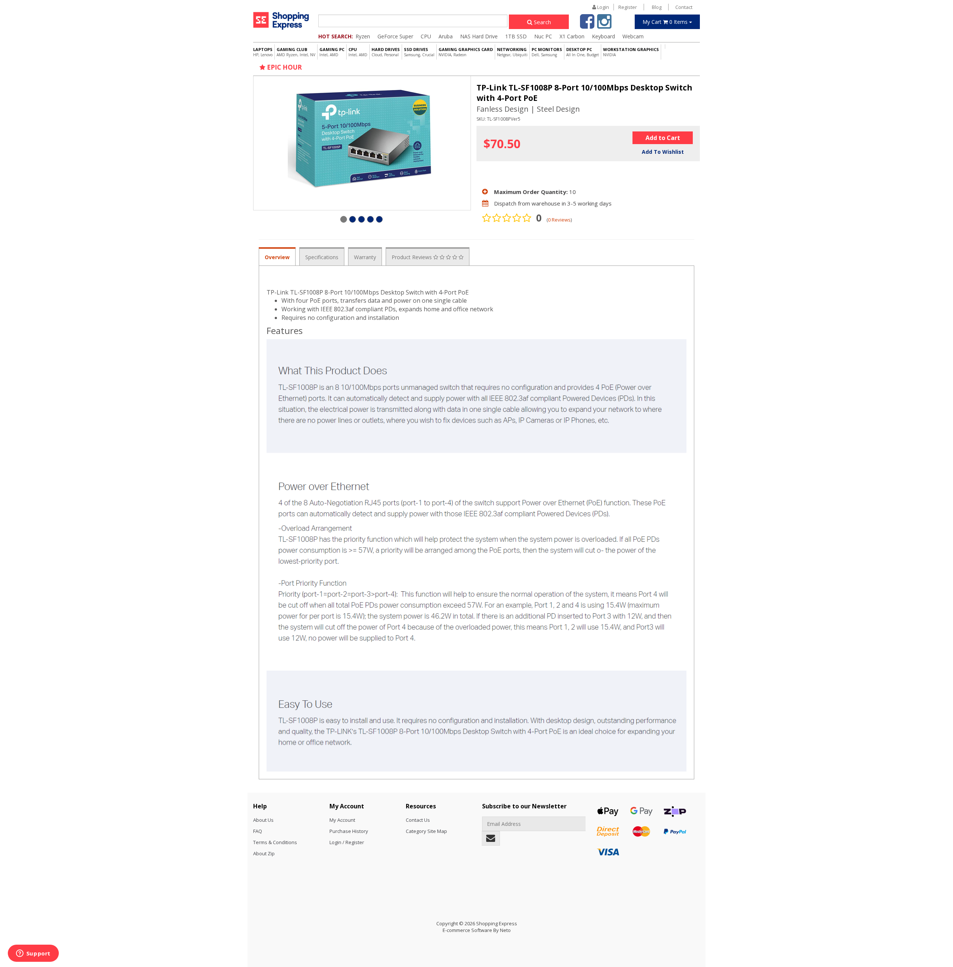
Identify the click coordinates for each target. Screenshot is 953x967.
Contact (683, 7)
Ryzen (363, 36)
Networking (512, 52)
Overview (277, 257)
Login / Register (346, 842)
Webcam (633, 36)
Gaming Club (296, 52)
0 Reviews (559, 219)
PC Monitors (547, 52)
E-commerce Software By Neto (477, 930)
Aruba (446, 36)
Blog (657, 7)
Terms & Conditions (275, 842)
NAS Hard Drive (479, 36)
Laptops (262, 52)
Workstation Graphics (631, 52)
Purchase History (348, 831)
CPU (426, 36)
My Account (342, 820)
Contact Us (418, 820)
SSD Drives (419, 52)
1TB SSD (516, 36)
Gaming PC (331, 52)
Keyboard (603, 36)
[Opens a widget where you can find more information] (33, 954)
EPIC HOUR (283, 67)
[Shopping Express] (281, 20)
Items (666, 21)
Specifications (321, 257)
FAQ (257, 831)
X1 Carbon (572, 36)
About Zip (264, 853)
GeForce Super (395, 36)
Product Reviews (412, 257)
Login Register (616, 7)
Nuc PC (543, 36)
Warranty (365, 257)
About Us (263, 820)
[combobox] (412, 21)
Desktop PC (582, 52)
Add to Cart (663, 138)
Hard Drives (386, 52)
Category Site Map (426, 831)
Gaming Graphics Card (466, 52)
